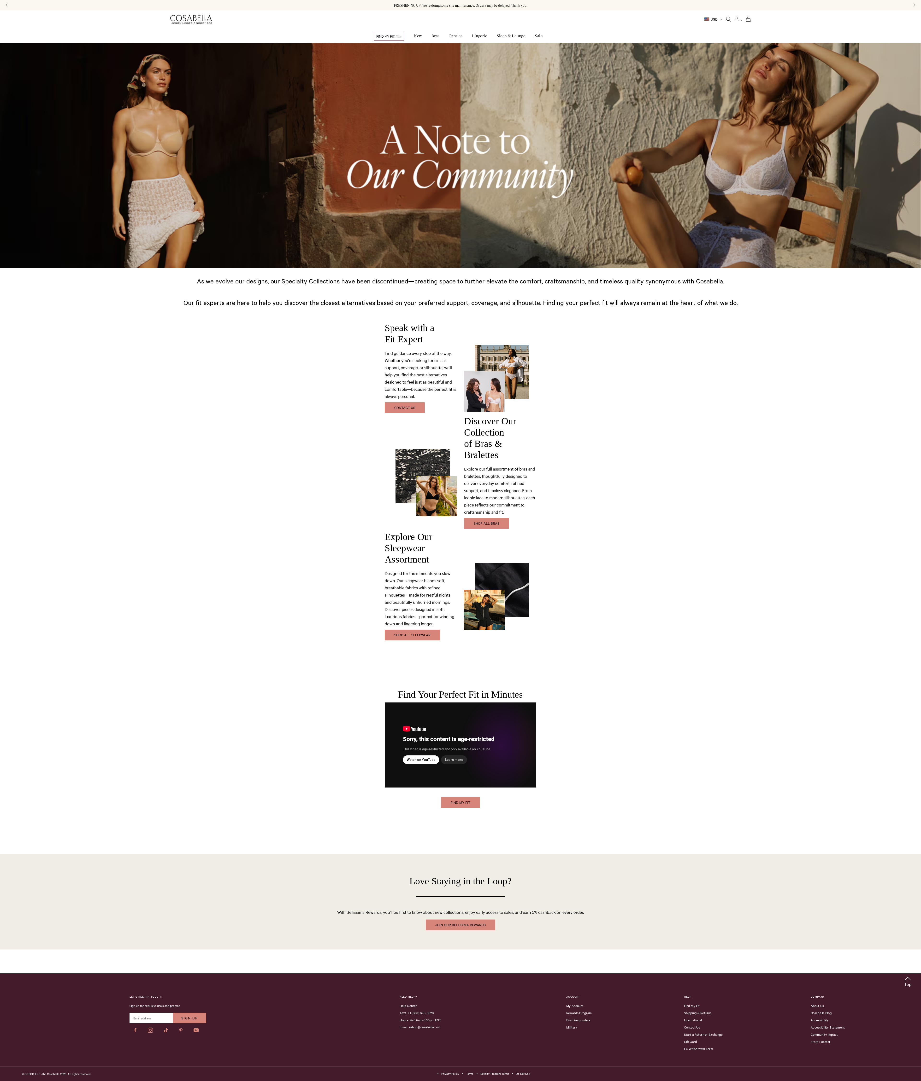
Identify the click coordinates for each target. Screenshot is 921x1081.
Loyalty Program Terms (494, 1073)
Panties (456, 36)
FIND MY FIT (460, 802)
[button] (907, 980)
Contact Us (692, 1027)
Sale (539, 36)
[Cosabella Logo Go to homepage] (191, 19)
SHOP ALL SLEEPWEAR (412, 634)
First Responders (578, 1020)
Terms (469, 1073)
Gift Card (690, 1041)
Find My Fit (386, 36)
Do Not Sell (523, 1073)
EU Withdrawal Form (698, 1048)
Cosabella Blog (821, 1013)
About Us (817, 1005)
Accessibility (820, 1020)
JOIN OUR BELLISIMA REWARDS (460, 924)
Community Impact (824, 1034)
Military (571, 1027)
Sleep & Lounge (511, 36)
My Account (575, 1005)
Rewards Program (579, 1013)
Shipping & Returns (698, 1013)
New (418, 36)
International (693, 1020)
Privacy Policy (450, 1073)
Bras (435, 36)
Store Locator (821, 1041)
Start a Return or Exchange (703, 1034)
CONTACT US (404, 407)
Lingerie (479, 36)
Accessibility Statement (828, 1027)
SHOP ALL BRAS (486, 523)
